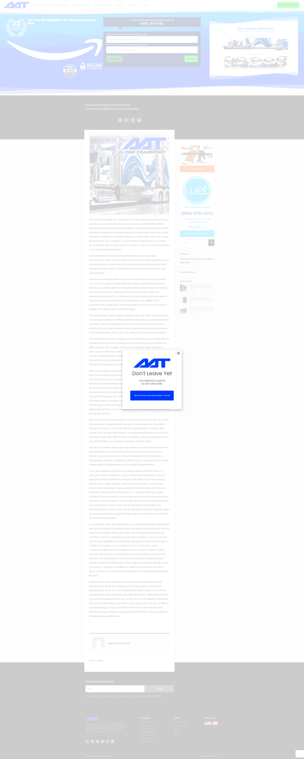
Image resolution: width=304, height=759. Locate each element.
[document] (152, 379)
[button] (178, 353)
